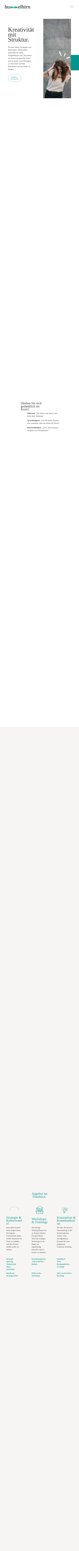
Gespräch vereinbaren (14, 78)
